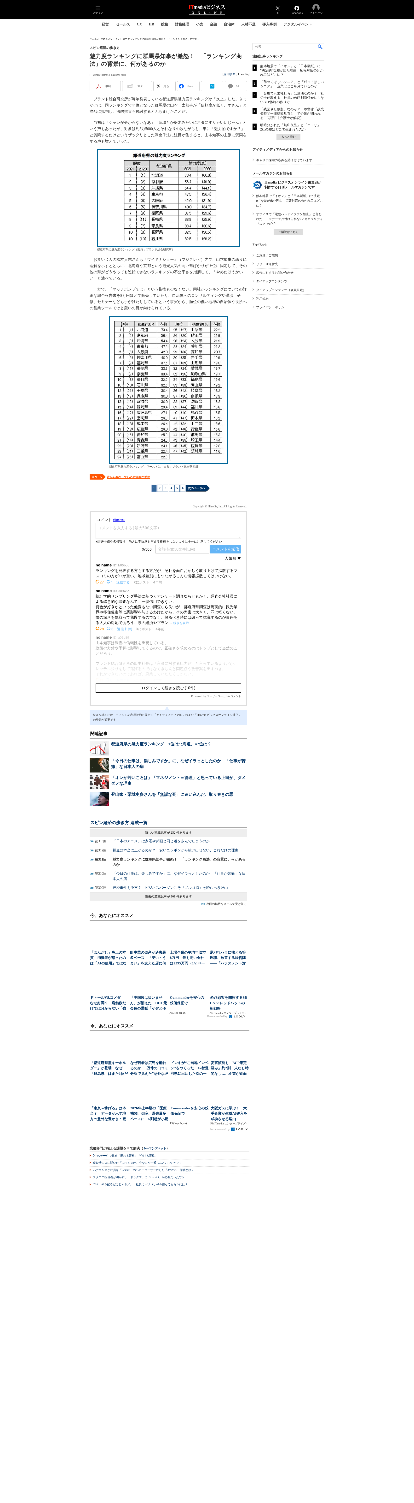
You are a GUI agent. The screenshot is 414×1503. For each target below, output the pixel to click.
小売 (199, 24)
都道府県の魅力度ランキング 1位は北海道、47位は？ (161, 744)
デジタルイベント (297, 24)
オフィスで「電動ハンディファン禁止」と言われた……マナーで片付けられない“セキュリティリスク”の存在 (289, 219)
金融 (213, 24)
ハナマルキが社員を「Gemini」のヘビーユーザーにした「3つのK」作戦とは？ (143, 1170)
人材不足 (248, 24)
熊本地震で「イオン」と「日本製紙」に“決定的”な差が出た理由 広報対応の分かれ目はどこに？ (291, 70)
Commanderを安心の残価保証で (187, 1000)
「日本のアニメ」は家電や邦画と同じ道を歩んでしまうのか (161, 841)
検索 (320, 46)
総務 (164, 24)
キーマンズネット (154, 1148)
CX (139, 24)
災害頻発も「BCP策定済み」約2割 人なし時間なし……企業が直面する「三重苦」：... (230, 1068)
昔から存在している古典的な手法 (128, 477)
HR (151, 24)
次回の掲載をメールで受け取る (226, 904)
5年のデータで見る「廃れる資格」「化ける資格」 (125, 1155)
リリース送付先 (267, 264)
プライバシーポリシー (271, 307)
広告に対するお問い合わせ (274, 272)
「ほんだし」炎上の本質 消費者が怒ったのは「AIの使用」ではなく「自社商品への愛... (108, 958)
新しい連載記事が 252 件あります (168, 832)
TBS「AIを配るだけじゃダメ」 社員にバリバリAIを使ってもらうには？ (140, 1184)
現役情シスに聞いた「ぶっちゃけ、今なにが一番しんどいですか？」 (137, 1162)
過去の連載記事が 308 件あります (168, 896)
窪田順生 (229, 74)
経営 (105, 24)
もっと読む (288, 136)
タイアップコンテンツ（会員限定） (281, 290)
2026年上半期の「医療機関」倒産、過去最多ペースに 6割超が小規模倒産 (149, 1114)
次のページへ (196, 488)
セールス (123, 24)
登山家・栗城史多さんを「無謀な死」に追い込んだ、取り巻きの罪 (172, 794)
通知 (140, 86)
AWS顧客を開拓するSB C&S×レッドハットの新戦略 (228, 1003)
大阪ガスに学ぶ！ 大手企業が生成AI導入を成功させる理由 (229, 1113)
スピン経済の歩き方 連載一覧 (119, 822)
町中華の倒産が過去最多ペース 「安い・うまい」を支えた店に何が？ (148, 958)
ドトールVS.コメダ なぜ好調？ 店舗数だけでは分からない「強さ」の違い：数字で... (108, 1003)
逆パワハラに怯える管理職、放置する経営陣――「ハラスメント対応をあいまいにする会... (228, 958)
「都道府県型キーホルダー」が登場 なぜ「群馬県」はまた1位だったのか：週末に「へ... (109, 1068)
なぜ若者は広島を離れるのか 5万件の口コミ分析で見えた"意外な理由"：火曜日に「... (149, 1068)
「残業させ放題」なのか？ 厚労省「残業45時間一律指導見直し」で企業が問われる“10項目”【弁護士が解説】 (292, 113)
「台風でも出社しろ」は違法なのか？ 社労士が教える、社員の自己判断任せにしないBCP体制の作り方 (292, 98)
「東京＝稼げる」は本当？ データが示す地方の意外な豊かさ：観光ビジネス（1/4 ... (108, 1114)
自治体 (229, 24)
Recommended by (217, 1016)
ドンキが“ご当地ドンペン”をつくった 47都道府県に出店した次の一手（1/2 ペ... (190, 1068)
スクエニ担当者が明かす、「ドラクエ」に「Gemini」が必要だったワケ (139, 1177)
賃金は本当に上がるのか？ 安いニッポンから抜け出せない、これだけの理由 (175, 850)
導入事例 (269, 24)
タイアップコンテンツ (271, 281)
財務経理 (182, 24)
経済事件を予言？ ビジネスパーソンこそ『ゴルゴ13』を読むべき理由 (170, 888)
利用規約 (262, 298)
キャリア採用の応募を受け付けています (284, 160)
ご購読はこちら (288, 232)
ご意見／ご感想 (267, 255)
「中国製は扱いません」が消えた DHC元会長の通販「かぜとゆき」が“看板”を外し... (148, 1003)
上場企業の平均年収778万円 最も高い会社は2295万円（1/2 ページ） (188, 958)
